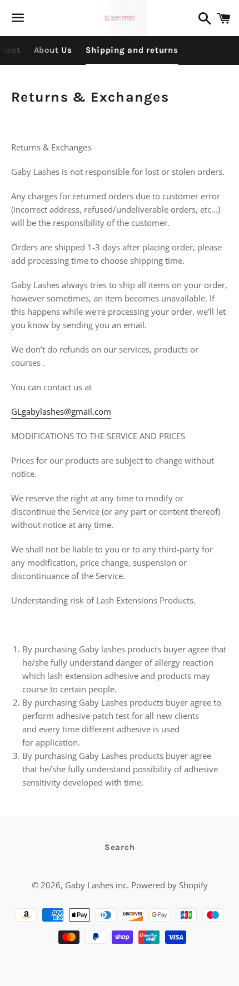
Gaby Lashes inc (96, 885)
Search (119, 847)
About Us (53, 50)
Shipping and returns (132, 50)
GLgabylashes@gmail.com (61, 411)
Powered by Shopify (169, 885)
